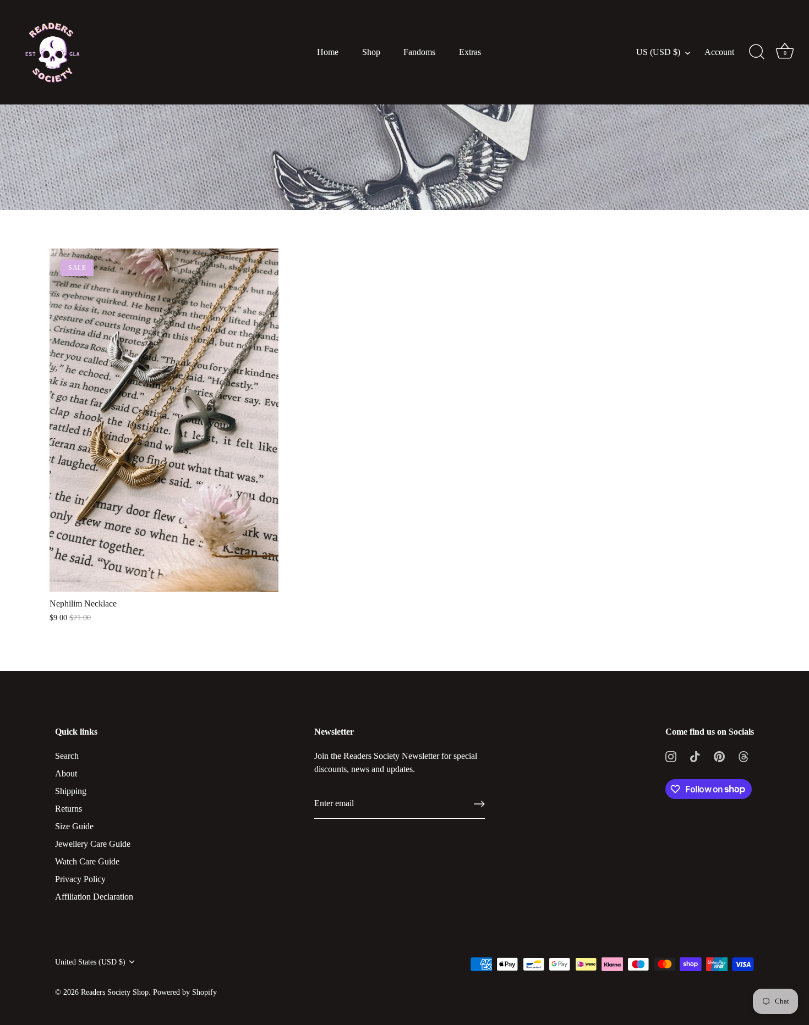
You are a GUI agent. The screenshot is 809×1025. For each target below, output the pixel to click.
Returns (68, 808)
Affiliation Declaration (94, 896)
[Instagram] (670, 756)
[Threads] (743, 756)
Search (67, 756)
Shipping (70, 791)
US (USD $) (658, 52)
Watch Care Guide (87, 861)
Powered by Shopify (185, 992)
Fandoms (419, 52)
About (66, 773)
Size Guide (74, 826)
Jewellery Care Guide (92, 843)
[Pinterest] (719, 756)
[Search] (757, 52)
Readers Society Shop (115, 992)
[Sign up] (479, 803)
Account (719, 52)
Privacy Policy (80, 879)
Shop (371, 52)
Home (327, 52)
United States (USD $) (90, 962)
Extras (470, 52)
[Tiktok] (695, 756)
